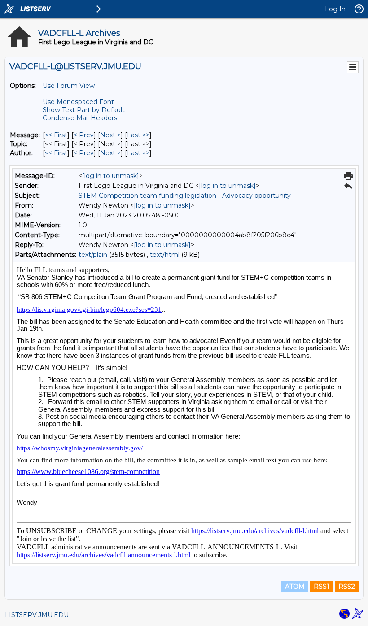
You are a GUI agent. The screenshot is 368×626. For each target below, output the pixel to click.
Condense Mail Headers (80, 118)
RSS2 (346, 587)
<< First (56, 135)
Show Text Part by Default (84, 110)
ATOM (295, 587)
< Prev (84, 135)
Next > (110, 135)
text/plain (93, 255)
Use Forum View (69, 86)
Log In (335, 9)
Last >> (138, 135)
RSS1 (321, 587)
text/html (165, 255)
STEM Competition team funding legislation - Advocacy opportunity (185, 195)
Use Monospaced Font (78, 102)
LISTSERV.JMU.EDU (37, 615)
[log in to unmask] (110, 176)
